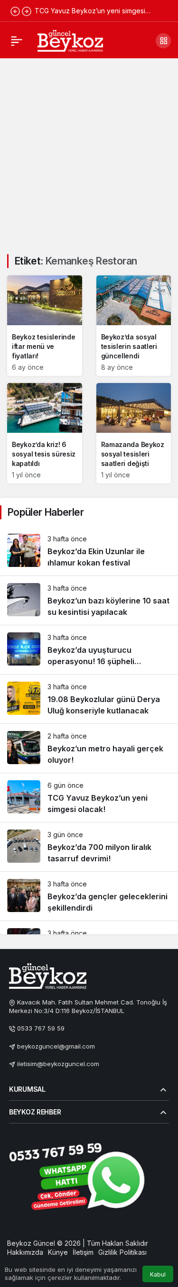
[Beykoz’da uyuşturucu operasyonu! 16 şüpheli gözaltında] (89, 649)
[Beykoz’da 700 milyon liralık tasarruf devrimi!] (89, 846)
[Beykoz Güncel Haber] (70, 40)
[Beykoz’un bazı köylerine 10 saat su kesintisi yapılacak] (89, 600)
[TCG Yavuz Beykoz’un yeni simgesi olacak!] (89, 797)
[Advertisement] (89, 150)
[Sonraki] (26, 10)
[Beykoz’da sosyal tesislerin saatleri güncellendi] (133, 325)
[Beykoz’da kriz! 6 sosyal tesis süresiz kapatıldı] (44, 433)
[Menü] (16, 40)
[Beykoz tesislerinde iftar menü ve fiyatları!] (44, 325)
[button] (163, 40)
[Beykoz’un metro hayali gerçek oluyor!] (89, 748)
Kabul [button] (158, 1274)
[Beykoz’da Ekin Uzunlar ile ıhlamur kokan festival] (89, 551)
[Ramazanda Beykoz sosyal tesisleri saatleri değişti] (133, 433)
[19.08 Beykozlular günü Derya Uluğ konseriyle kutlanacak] (89, 699)
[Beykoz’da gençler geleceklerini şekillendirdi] (89, 896)
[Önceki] (15, 10)
